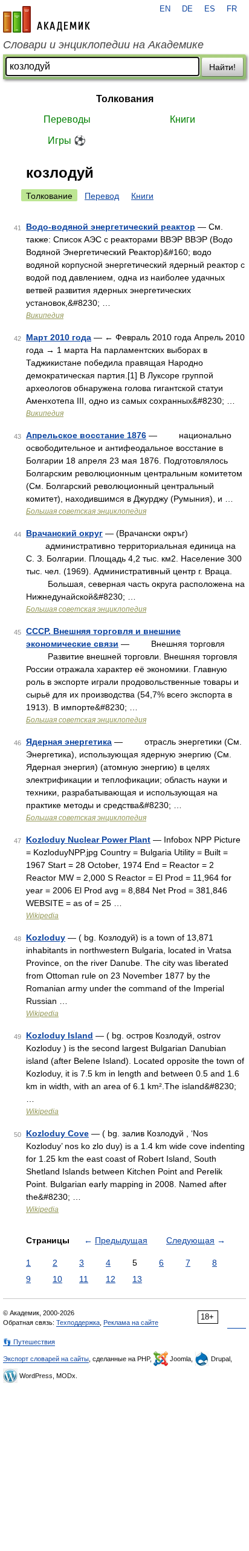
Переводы (67, 119)
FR (232, 9)
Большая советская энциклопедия (86, 511)
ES (209, 9)
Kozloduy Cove (57, 1133)
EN (165, 9)
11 (83, 1279)
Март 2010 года (58, 337)
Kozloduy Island (59, 1035)
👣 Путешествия (29, 1341)
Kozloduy (45, 937)
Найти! (222, 67)
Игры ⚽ (67, 140)
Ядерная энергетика (69, 741)
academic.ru (46, 19)
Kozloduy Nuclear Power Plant (88, 839)
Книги (182, 119)
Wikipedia (42, 915)
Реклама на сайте (130, 1322)
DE (187, 9)
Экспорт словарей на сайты (46, 1358)
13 (137, 1279)
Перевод (102, 196)
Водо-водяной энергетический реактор (110, 227)
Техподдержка (78, 1322)
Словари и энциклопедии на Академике (103, 45)
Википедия (44, 315)
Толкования (125, 99)
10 (57, 1279)
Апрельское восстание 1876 (86, 435)
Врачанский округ (64, 533)
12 (110, 1279)
